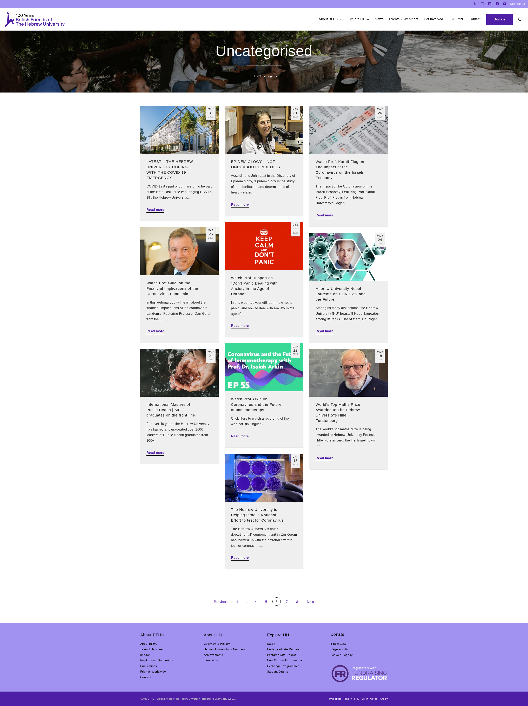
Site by (384, 699)
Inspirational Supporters (156, 660)
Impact (145, 654)
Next (311, 602)
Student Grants (277, 671)
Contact (145, 677)
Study (271, 643)
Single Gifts (338, 643)
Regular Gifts (340, 649)
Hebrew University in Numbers (225, 649)
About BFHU (148, 643)
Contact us (517, 3)
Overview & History (217, 643)
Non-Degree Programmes (285, 660)
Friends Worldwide (153, 671)
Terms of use (334, 699)
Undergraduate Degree (283, 649)
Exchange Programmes (283, 666)
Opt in (365, 699)
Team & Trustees (152, 649)
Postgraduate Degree (282, 654)
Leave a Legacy (342, 654)
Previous (220, 602)
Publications (148, 666)
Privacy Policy (351, 699)
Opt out (374, 699)
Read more (155, 209)
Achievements (213, 654)
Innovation (211, 660)
